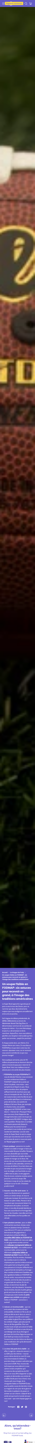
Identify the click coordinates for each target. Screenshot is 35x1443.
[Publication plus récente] (31, 1415)
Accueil (5, 972)
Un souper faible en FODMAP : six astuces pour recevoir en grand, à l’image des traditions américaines (15, 977)
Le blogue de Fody (17, 972)
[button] (26, 3)
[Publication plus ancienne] (4, 1415)
